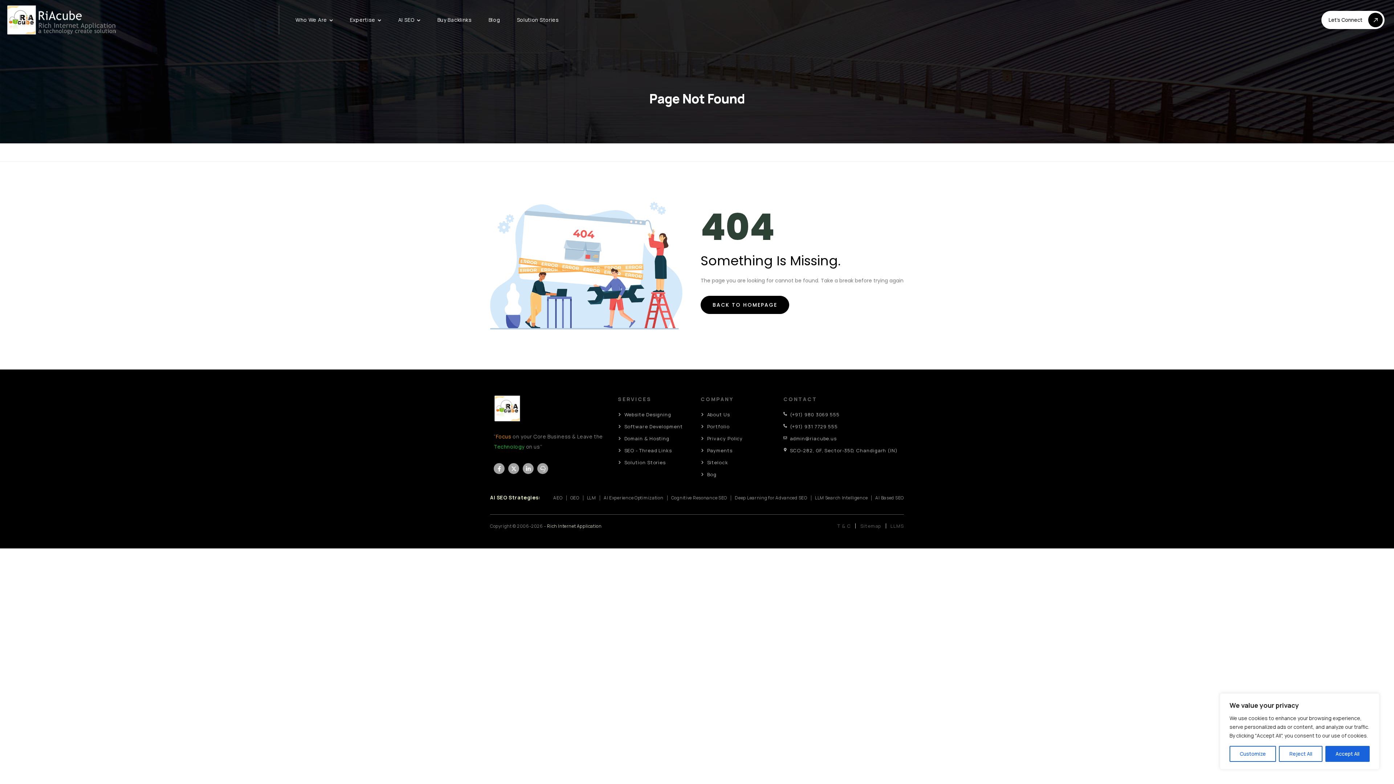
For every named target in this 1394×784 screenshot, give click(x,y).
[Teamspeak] (542, 468)
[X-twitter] (513, 468)
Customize (1253, 753)
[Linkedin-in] (528, 468)
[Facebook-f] (499, 468)
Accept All (1348, 753)
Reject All (1300, 753)
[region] (1299, 731)
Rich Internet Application (574, 526)
